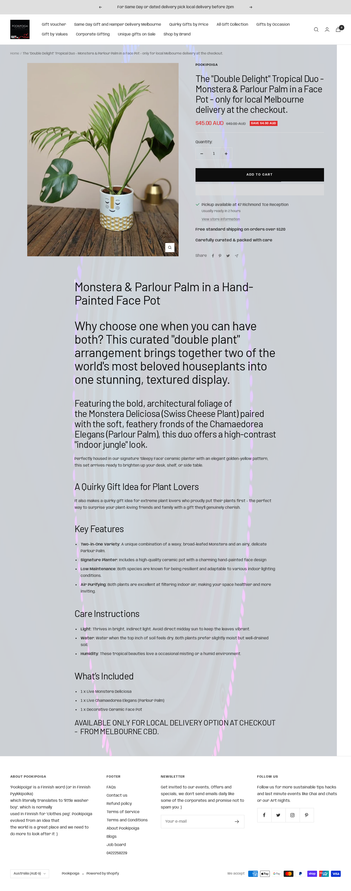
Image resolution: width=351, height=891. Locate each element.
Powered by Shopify (103, 873)
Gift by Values (55, 34)
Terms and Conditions (127, 820)
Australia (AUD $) (27, 873)
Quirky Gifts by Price (188, 25)
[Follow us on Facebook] (264, 815)
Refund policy (119, 804)
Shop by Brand (177, 34)
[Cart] (338, 29)
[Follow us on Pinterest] (307, 815)
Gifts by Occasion (273, 25)
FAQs (111, 787)
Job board (116, 845)
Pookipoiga (207, 65)
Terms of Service (123, 812)
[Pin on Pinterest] (220, 256)
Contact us (117, 796)
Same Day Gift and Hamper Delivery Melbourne (117, 25)
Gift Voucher (54, 25)
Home (14, 53)
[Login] (327, 29)
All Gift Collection (232, 25)
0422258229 (117, 853)
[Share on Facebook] (213, 256)
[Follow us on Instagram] (292, 815)
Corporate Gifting (93, 34)
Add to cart (259, 174)
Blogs (112, 837)
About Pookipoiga (123, 828)
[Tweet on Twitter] (228, 256)
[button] (260, 189)
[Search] (316, 29)
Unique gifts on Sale (136, 34)
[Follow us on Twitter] (278, 815)
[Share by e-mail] (236, 256)
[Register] (237, 821)
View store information (221, 219)
